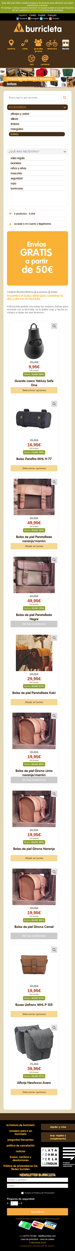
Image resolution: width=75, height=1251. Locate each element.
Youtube (55, 19)
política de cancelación (21, 1145)
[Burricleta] (37, 27)
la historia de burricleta (20, 1125)
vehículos (52, 49)
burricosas (17, 188)
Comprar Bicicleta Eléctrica (22, 78)
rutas (25, 49)
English (42, 15)
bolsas (14, 134)
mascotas (16, 173)
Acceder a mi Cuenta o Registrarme (32, 224)
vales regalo (18, 158)
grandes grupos (38, 50)
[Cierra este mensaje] (53, 10)
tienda (65, 49)
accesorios (46, 78)
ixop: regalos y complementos (58, 1137)
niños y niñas (18, 168)
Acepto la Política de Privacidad (39, 1193)
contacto (45, 64)
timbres (15, 124)
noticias (20, 1151)
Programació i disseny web (32, 1246)
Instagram (35, 19)
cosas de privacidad (29, 1239)
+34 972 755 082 (29, 1236)
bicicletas (16, 163)
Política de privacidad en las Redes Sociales (20, 1168)
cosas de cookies (47, 1239)
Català (32, 15)
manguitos (17, 129)
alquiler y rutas (58, 1127)
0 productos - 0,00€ (24, 214)
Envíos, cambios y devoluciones (20, 1159)
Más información (34, 10)
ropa (13, 183)
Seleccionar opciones (34, 390)
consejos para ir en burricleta (20, 1133)
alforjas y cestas (20, 114)
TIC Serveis (49, 1246)
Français (52, 15)
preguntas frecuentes (20, 1139)
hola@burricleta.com (47, 1236)
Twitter (45, 19)
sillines (14, 119)
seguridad (16, 178)
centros (11, 49)
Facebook (23, 19)
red (31, 64)
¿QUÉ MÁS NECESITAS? (24, 151)
